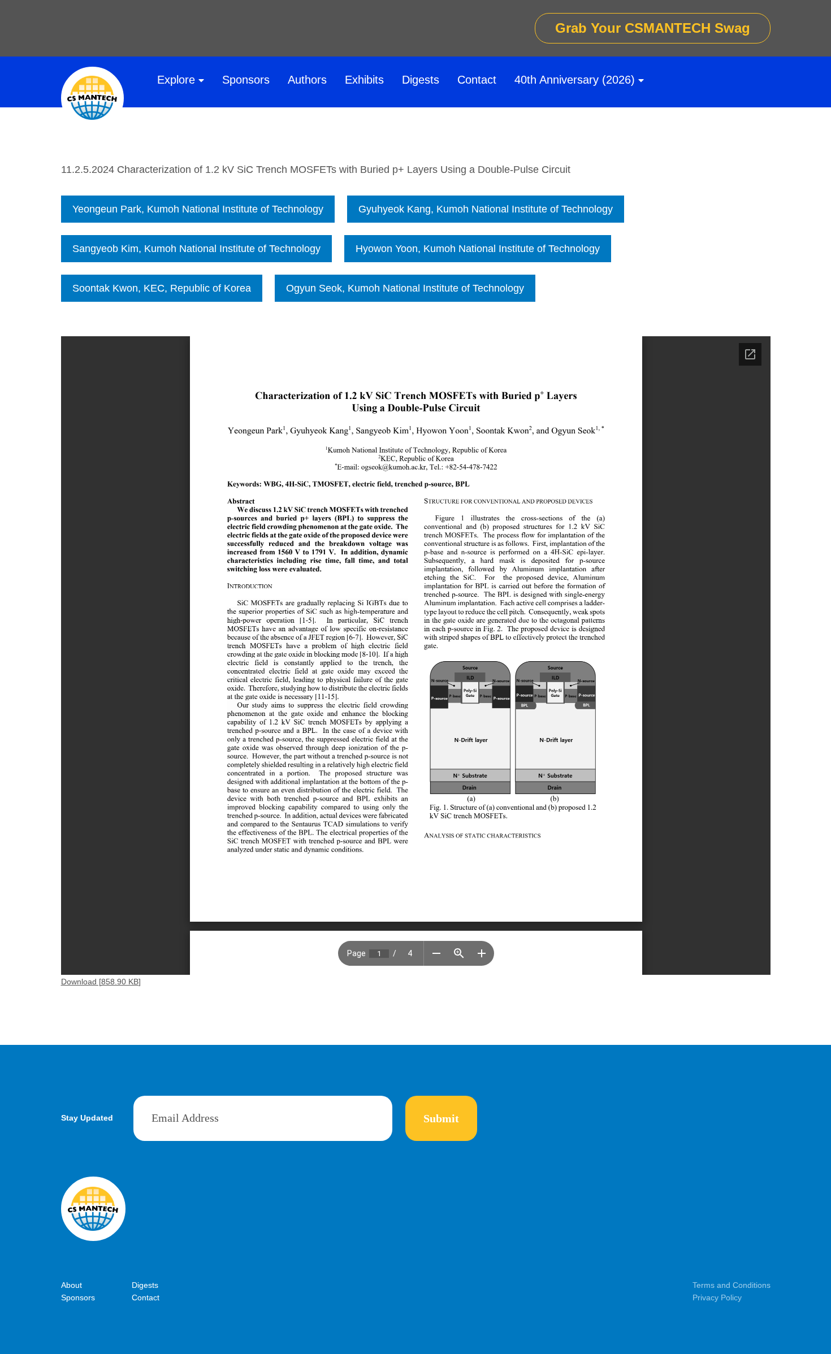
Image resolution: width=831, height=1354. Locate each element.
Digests (420, 79)
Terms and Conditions (731, 1285)
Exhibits (364, 79)
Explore (176, 79)
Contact (476, 79)
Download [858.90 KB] (101, 981)
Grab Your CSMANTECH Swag (652, 28)
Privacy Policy (717, 1297)
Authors (307, 79)
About (71, 1285)
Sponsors (246, 79)
